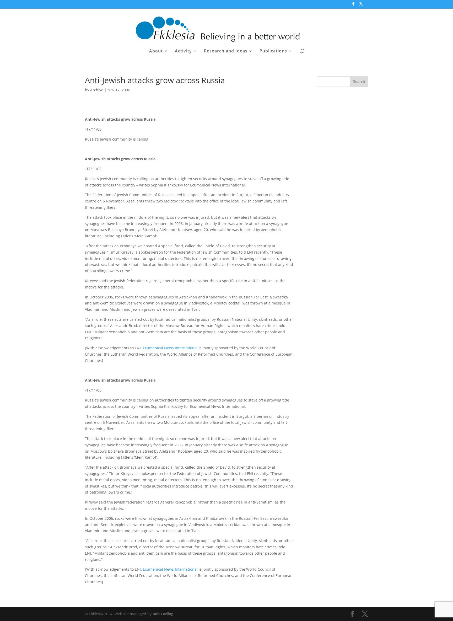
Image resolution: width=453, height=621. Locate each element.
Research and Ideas (225, 51)
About (156, 51)
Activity (183, 51)
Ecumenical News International (170, 347)
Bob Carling (163, 613)
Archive (96, 89)
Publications (273, 51)
